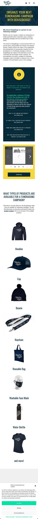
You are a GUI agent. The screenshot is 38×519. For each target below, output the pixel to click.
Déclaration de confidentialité (22, 516)
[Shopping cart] (28, 3)
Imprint (30, 516)
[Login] (25, 3)
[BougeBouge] (7, 3)
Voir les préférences (19, 513)
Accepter (19, 503)
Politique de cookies (10, 516)
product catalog (9, 211)
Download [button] (19, 174)
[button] (35, 486)
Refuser (19, 508)
